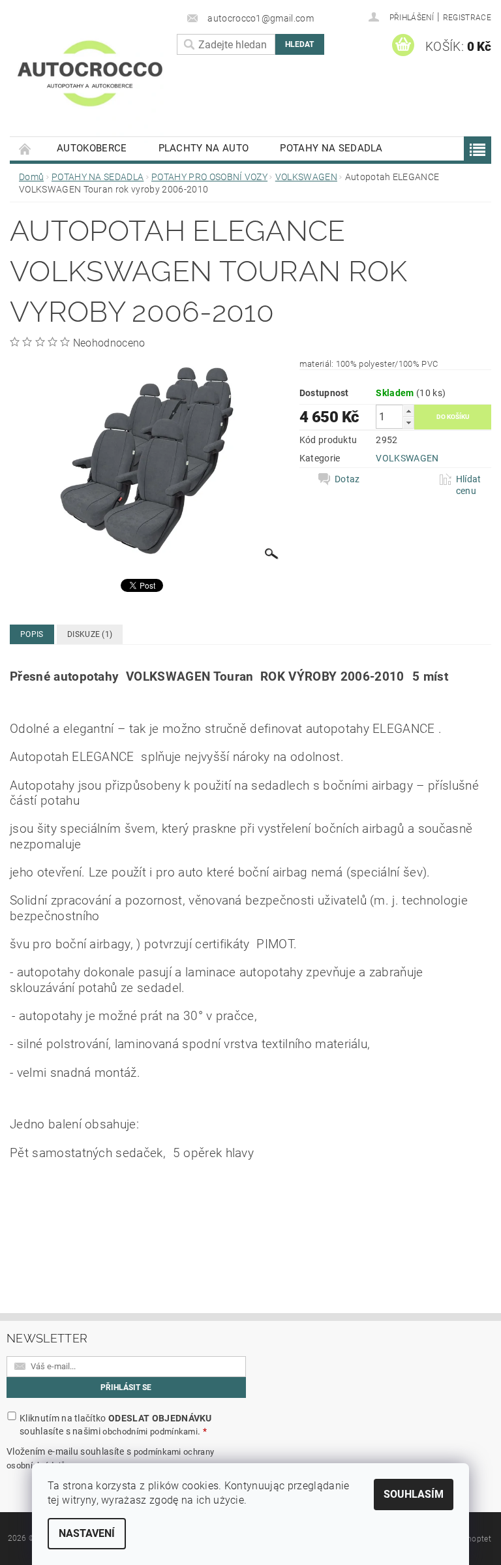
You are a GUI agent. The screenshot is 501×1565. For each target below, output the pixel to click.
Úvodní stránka (25, 148)
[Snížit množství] (408, 422)
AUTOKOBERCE (92, 148)
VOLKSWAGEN (407, 458)
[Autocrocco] (90, 84)
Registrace (467, 17)
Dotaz (347, 479)
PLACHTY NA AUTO (204, 148)
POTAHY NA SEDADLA (331, 148)
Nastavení (87, 1533)
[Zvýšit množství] (408, 411)
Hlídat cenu (468, 485)
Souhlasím (414, 1494)
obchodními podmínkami (150, 1431)
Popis (32, 634)
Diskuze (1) (90, 634)
